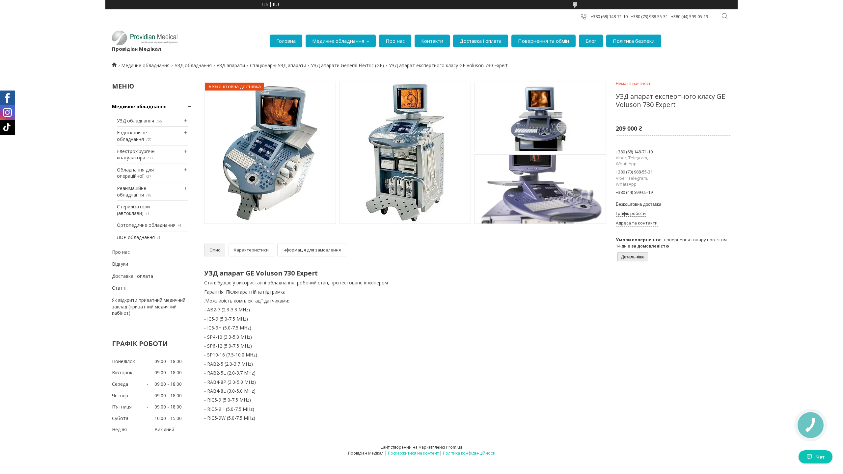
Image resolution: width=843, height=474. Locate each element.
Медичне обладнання (338, 41)
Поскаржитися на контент (413, 453)
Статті (119, 288)
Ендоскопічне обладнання (132, 135)
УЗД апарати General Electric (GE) (347, 65)
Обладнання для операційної (135, 173)
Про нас (395, 41)
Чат (820, 457)
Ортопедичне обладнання (146, 225)
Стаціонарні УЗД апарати (278, 65)
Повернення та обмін (543, 41)
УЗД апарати (230, 65)
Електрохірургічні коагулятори (136, 154)
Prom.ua (454, 447)
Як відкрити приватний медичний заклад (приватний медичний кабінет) (148, 306)
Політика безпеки (634, 41)
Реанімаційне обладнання (131, 191)
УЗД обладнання (193, 65)
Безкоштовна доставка (638, 204)
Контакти (432, 41)
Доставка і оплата (481, 41)
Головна (286, 41)
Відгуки (120, 264)
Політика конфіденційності (469, 453)
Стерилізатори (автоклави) (133, 209)
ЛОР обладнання (136, 237)
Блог (590, 41)
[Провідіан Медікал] (145, 37)
